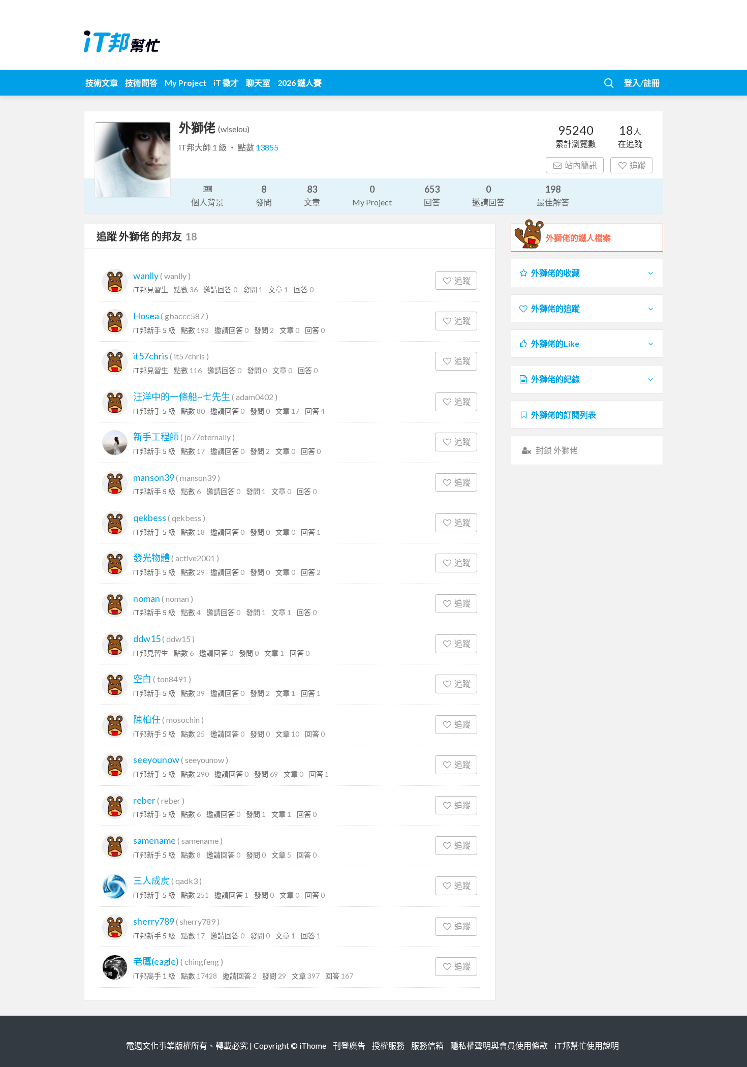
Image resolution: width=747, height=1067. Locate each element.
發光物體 (151, 557)
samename (154, 840)
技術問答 (141, 82)
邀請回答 (488, 195)
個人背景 (207, 202)
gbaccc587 (184, 316)
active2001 (195, 558)
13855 (267, 147)
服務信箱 (427, 1045)
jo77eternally (207, 437)
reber (144, 800)
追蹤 (638, 165)
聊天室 (258, 82)
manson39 (153, 477)
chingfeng (201, 961)
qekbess (149, 517)
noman (146, 598)
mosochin (183, 719)
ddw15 (147, 638)
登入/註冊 (642, 82)
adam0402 (254, 397)
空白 (142, 678)
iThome (312, 1045)
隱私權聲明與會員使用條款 (499, 1045)
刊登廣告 (349, 1045)
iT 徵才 (226, 82)
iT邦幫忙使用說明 (586, 1045)
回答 (432, 195)
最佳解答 (553, 195)
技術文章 (101, 82)
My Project (185, 82)
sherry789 (153, 921)
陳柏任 (147, 719)
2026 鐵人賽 (299, 82)
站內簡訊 (581, 165)
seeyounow (156, 759)
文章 (312, 195)
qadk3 (186, 881)
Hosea (146, 315)
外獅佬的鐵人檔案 (578, 237)
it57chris (150, 355)
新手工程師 (156, 436)
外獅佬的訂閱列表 (563, 414)
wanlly (146, 275)
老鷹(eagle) (156, 961)
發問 (264, 195)
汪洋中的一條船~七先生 (181, 396)
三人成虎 (151, 880)
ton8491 (172, 679)
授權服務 (388, 1045)
